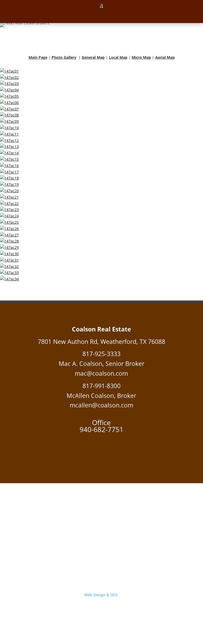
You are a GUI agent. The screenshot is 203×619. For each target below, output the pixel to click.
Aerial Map (165, 57)
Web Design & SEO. (101, 594)
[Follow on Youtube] (112, 447)
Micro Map (141, 57)
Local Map (118, 57)
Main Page (38, 57)
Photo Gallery (64, 57)
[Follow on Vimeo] (101, 447)
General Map (93, 57)
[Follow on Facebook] (91, 447)
